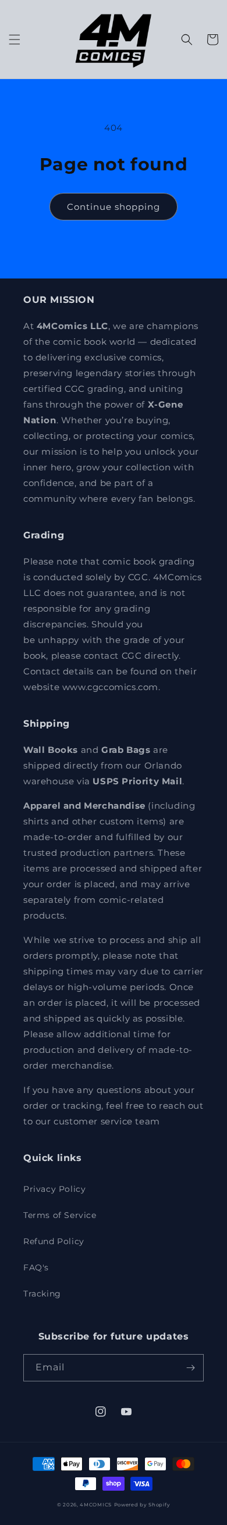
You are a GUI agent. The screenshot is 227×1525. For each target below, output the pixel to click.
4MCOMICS (96, 1505)
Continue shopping (113, 206)
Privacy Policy (54, 1189)
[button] (14, 39)
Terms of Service (60, 1215)
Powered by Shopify (142, 1505)
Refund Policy (53, 1241)
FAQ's (36, 1267)
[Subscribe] (190, 1367)
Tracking (42, 1293)
